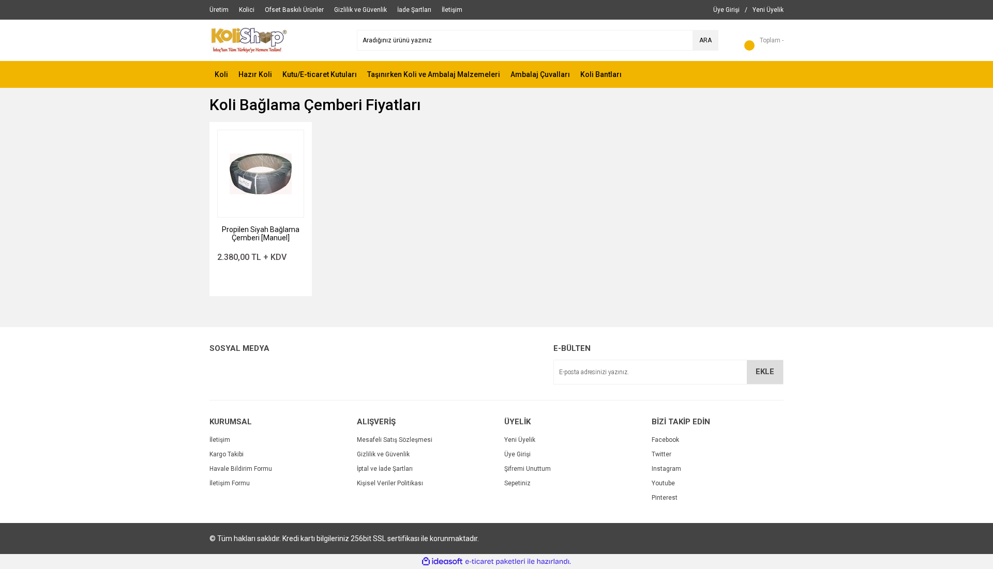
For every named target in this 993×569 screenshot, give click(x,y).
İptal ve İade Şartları (385, 468)
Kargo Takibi (226, 454)
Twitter (661, 454)
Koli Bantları (601, 74)
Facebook (665, 439)
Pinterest (665, 497)
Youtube (663, 483)
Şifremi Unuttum (527, 468)
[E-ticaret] (495, 561)
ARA (705, 40)
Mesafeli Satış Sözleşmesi (394, 439)
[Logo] (248, 39)
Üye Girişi (517, 454)
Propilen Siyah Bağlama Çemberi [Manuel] (260, 233)
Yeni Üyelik (519, 439)
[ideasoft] (442, 561)
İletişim (219, 439)
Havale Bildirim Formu (240, 468)
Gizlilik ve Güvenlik (383, 454)
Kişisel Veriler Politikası (390, 483)
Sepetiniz (517, 483)
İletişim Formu (229, 483)
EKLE (765, 371)
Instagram (666, 468)
